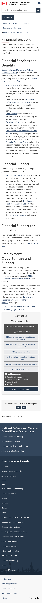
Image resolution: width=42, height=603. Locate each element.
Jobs (3, 484)
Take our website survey (21, 389)
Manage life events (9, 570)
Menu (7, 17)
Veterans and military (10, 560)
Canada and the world (10, 541)
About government (9, 476)
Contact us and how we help (12, 436)
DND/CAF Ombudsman (21, 23)
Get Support (28, 201)
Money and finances (9, 546)
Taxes (4, 513)
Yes (18, 407)
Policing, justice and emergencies (14, 532)
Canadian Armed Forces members (16, 32)
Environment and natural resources (15, 517)
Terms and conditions (10, 593)
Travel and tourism (9, 493)
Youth (4, 565)
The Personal (11, 113)
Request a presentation (22, 352)
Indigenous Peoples (9, 556)
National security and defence (13, 522)
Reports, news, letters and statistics (15, 446)
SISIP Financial (12, 85)
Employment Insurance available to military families (18, 300)
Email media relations (22, 369)
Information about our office (13, 451)
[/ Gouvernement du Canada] (16, 3)
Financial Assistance (17, 215)
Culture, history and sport (11, 527)
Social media (6, 579)
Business (5, 498)
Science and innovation (10, 551)
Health (4, 508)
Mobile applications (9, 584)
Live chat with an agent (22, 345)
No (24, 407)
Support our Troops (14, 175)
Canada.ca (6, 23)
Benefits (5, 503)
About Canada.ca (8, 588)
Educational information (12, 28)
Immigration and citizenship (12, 489)
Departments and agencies (12, 471)
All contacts (6, 466)
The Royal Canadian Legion (17, 204)
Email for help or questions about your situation (21, 358)
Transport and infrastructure (13, 536)
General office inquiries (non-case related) (22, 364)
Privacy (4, 598)
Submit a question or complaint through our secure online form (22, 338)
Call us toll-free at (22, 326)
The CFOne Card (12, 122)
